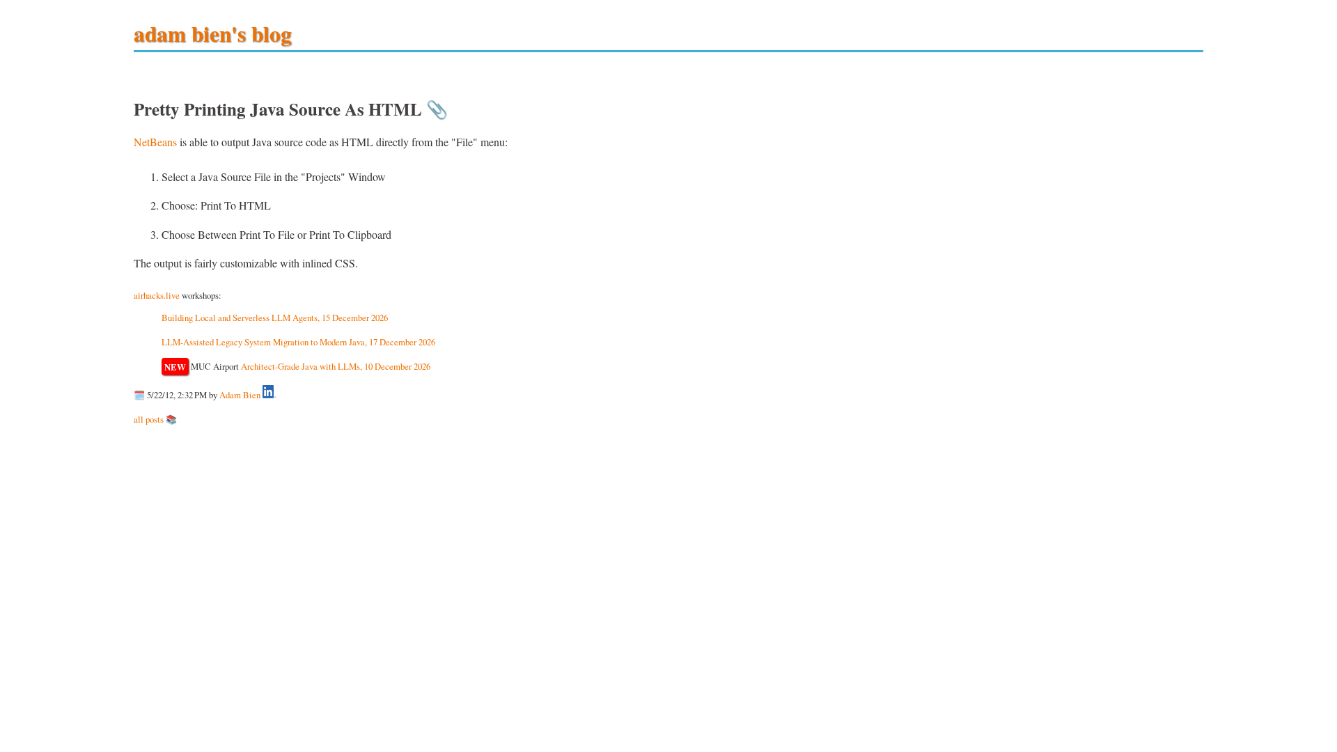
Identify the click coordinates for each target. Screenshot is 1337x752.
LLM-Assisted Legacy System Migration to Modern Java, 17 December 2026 (298, 342)
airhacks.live (157, 295)
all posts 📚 (155, 419)
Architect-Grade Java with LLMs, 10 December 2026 (335, 366)
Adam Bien (239, 395)
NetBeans (155, 141)
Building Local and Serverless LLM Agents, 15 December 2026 (275, 317)
